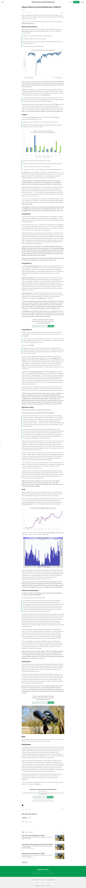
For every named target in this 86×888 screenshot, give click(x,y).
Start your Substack (40, 882)
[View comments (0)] (27, 12)
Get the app (48, 882)
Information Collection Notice (43, 800)
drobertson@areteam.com (28, 23)
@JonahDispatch (41, 298)
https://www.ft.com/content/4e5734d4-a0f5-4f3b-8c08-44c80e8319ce (38, 413)
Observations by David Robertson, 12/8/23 (33, 853)
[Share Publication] (71, 2)
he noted (26, 336)
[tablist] (27, 818)
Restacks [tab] (29, 817)
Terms (46, 879)
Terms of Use (48, 799)
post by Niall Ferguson (31, 266)
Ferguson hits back (26, 293)
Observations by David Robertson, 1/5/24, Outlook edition (37, 844)
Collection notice (51, 879)
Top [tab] (23, 832)
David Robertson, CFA (30, 848)
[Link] (20, 27)
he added (31, 345)
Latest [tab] (26, 832)
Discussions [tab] (30, 832)
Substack (37, 885)
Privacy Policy (51, 800)
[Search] (69, 2)
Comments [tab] (24, 817)
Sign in (82, 2)
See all (24, 862)
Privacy (43, 879)
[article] (43, 838)
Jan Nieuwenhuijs (50, 533)
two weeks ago (30, 502)
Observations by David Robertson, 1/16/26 (33, 835)
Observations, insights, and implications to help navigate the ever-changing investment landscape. (37, 838)
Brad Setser (34, 117)
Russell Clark (45, 95)
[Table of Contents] (1, 444)
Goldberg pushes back (27, 278)
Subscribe (76, 2)
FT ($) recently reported (35, 372)
